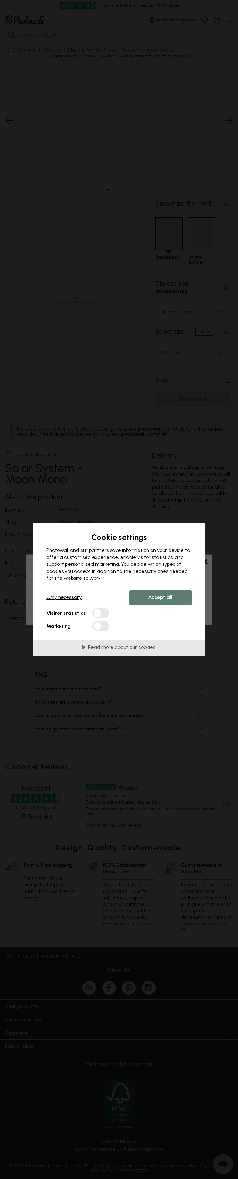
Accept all (160, 597)
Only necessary (64, 597)
